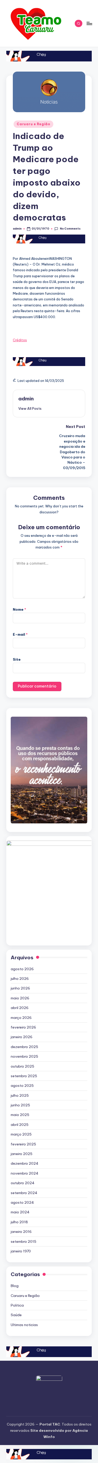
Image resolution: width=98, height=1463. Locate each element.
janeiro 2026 (21, 1037)
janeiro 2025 (21, 1153)
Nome (19, 609)
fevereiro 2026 (23, 1027)
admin (26, 398)
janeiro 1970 (21, 1251)
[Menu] (89, 23)
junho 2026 (20, 988)
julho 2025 (20, 1095)
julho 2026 (20, 978)
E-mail (20, 634)
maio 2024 (20, 1212)
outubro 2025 (22, 1066)
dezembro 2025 (24, 1046)
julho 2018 (19, 1222)
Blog (15, 1285)
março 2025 (21, 1134)
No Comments (70, 228)
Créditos (20, 340)
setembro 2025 (24, 1076)
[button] (30, 408)
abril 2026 (19, 1007)
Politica (17, 1305)
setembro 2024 (24, 1192)
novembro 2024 (24, 1173)
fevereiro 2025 (23, 1144)
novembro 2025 (24, 1056)
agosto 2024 (22, 1202)
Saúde (16, 1315)
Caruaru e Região (33, 124)
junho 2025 (20, 1105)
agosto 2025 (22, 1085)
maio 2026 (20, 998)
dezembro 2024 (24, 1163)
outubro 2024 (22, 1183)
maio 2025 (20, 1114)
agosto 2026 (22, 969)
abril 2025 (19, 1124)
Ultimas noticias (24, 1324)
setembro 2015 (23, 1241)
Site (17, 659)
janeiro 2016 (21, 1231)
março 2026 (21, 1017)
